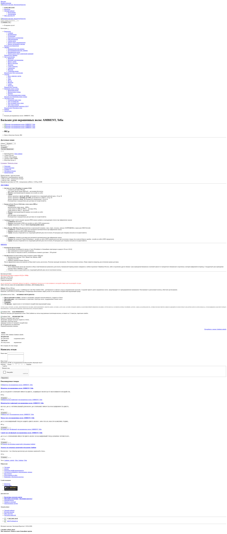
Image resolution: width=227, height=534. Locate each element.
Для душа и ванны (13, 104)
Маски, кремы (12, 61)
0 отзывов (4, 163)
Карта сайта (7, 485)
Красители (7, 31)
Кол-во (3, 145)
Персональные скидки (11, 503)
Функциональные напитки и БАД (18, 106)
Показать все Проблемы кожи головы (15, 96)
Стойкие (10, 33)
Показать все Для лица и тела (13, 108)
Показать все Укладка (10, 87)
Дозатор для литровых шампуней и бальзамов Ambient (18, 447)
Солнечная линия (13, 71)
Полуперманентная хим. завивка (18, 50)
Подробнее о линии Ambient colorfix (215, 329)
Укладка (6, 74)
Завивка (6, 47)
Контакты (7, 484)
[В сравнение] (10, 398)
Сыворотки (11, 68)
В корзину (4, 147)
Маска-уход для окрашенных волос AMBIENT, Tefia (17, 418)
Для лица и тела (9, 98)
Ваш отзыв (4, 361)
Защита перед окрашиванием (16, 42)
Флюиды (10, 85)
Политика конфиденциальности (14, 470)
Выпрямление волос (14, 52)
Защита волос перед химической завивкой (20, 53)
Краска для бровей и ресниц (16, 44)
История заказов (9, 512)
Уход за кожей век (13, 101)
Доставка (7, 467)
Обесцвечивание (13, 39)
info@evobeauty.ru (12, 521)
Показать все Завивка (10, 55)
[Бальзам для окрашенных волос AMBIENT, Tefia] (19, 124)
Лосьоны (10, 65)
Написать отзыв (12, 163)
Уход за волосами (9, 57)
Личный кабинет (9, 510)
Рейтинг (3, 364)
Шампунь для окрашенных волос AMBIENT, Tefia (17, 388)
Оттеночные (11, 36)
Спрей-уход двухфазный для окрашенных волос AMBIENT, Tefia (21, 433)
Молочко (10, 69)
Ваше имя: (4, 353)
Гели (9, 77)
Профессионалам (6, 3)
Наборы (6, 109)
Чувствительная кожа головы (17, 95)
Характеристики (9, 167)
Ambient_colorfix (9, 460)
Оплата (6, 469)
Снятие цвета (12, 41)
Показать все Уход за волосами (13, 73)
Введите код (6, 368)
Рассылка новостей (10, 515)
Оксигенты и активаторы (15, 38)
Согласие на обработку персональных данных (18, 472)
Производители (9, 500)
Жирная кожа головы (14, 92)
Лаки (9, 79)
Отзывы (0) (7, 169)
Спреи (10, 84)
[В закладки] (8, 398)
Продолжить (4, 378)
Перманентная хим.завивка (16, 49)
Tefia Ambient (18, 154)
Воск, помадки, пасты (14, 76)
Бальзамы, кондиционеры (15, 60)
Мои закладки (8, 513)
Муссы (10, 81)
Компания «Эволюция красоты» (14, 477)
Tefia (25, 460)
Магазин (3, 1)
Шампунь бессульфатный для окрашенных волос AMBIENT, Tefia (22, 403)
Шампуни (11, 58)
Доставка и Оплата (10, 171)
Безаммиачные (12, 34)
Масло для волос (13, 63)
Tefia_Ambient (19, 460)
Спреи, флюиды (13, 66)
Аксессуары (8, 111)
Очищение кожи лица (14, 100)
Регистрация (11, 12)
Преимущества (8, 172)
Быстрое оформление (7, 149)
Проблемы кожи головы (11, 89)
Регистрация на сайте (10, 475)
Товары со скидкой (10, 502)
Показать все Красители (11, 45)
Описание (7, 166)
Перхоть (10, 93)
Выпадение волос (13, 90)
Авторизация (12, 14)
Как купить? (8, 473)
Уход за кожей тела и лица (16, 103)
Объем (3, 143)
